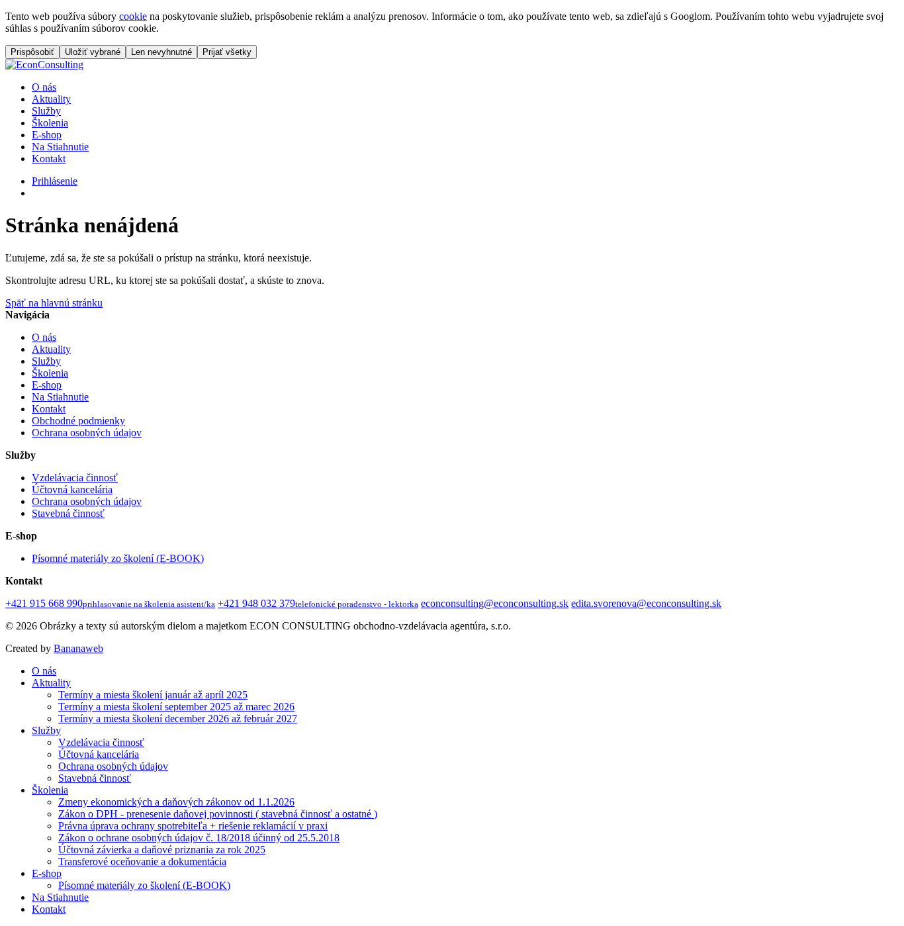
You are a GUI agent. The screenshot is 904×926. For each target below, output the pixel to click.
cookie (133, 16)
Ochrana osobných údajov (87, 432)
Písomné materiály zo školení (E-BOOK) (118, 558)
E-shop (47, 134)
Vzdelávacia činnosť (75, 477)
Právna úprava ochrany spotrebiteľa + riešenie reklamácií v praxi (193, 825)
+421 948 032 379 (318, 603)
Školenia (50, 122)
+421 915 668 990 (110, 603)
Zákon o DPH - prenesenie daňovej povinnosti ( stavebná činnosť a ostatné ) (217, 813)
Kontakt (49, 158)
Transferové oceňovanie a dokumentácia (142, 861)
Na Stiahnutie (60, 146)
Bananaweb (78, 648)
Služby (46, 110)
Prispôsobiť (32, 52)
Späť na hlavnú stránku (54, 302)
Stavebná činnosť (68, 513)
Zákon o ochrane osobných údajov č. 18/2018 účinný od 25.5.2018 (198, 837)
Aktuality (51, 99)
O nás (44, 87)
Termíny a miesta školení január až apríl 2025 (153, 694)
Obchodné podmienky (78, 420)
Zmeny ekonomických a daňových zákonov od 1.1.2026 (176, 802)
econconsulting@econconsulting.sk (494, 603)
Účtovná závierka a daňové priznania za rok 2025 (161, 849)
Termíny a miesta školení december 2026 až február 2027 (177, 718)
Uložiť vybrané (92, 52)
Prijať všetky (227, 52)
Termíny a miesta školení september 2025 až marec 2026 (176, 706)
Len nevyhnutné (161, 52)
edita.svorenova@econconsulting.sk (646, 603)
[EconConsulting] (44, 64)
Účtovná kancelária (72, 489)
